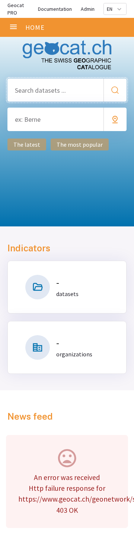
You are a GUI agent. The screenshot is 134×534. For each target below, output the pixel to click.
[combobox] (67, 90)
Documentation (55, 9)
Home (35, 27)
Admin (88, 9)
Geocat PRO (15, 9)
